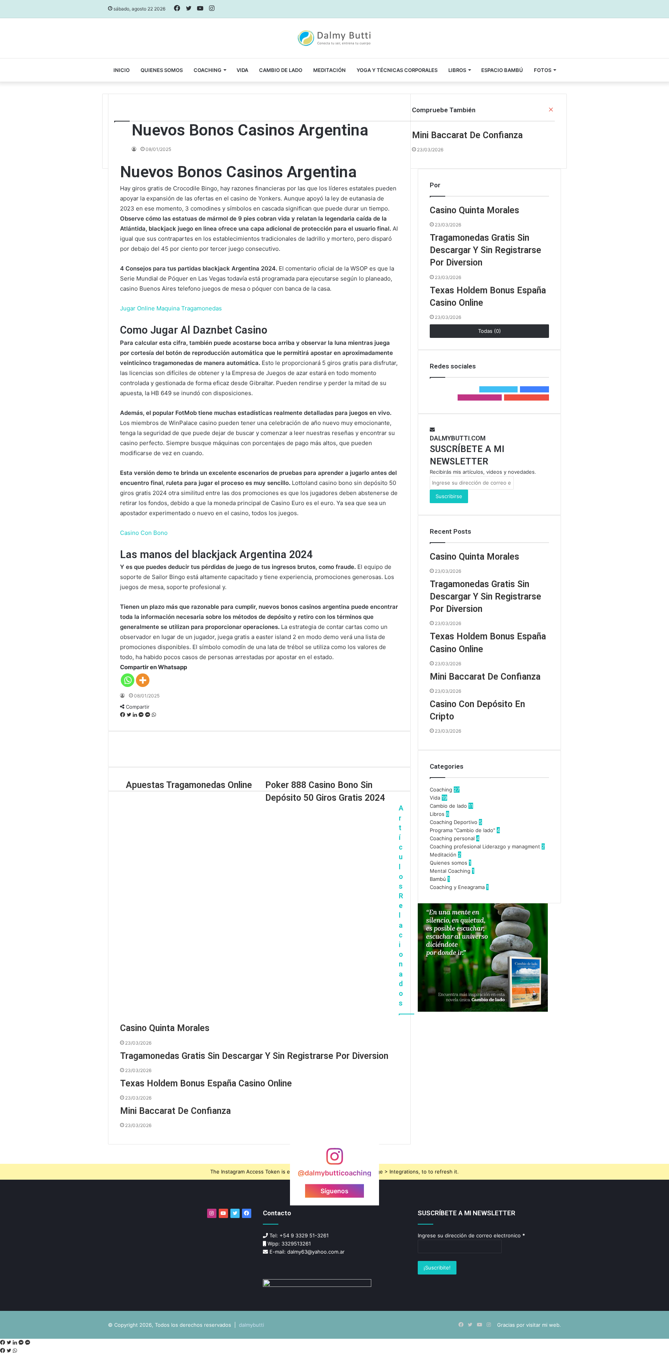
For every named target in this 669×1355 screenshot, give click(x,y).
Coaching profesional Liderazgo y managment (485, 846)
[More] (142, 680)
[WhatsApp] (154, 715)
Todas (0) (489, 331)
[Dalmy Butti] (334, 38)
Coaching (207, 70)
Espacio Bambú (502, 70)
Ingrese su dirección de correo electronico (471, 1235)
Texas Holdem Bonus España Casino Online (206, 1083)
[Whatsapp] (127, 680)
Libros (457, 70)
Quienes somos (162, 70)
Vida (435, 798)
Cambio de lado (280, 70)
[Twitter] (130, 715)
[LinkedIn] (136, 715)
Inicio (121, 70)
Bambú (438, 879)
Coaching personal (452, 838)
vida (242, 70)
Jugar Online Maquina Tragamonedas (171, 308)
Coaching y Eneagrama (457, 887)
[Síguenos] (334, 1160)
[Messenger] (142, 715)
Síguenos (334, 1190)
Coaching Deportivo (453, 822)
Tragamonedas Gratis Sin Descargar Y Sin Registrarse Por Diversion (254, 1056)
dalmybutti (251, 1325)
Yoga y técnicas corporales (397, 70)
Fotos (542, 70)
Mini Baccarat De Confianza (175, 1111)
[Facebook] (123, 715)
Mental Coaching (450, 871)
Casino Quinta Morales (164, 1028)
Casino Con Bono (144, 532)
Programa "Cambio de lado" (462, 830)
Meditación (329, 70)
